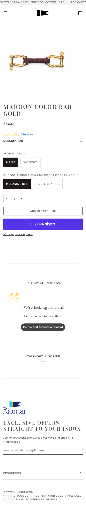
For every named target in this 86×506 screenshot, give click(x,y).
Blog (19, 499)
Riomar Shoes (17, 492)
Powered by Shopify (41, 499)
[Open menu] (9, 13)
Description (13, 140)
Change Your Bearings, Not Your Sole (33, 495)
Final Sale (73, 495)
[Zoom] (7, 89)
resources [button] (12, 473)
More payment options (18, 234)
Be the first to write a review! (43, 327)
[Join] (79, 449)
